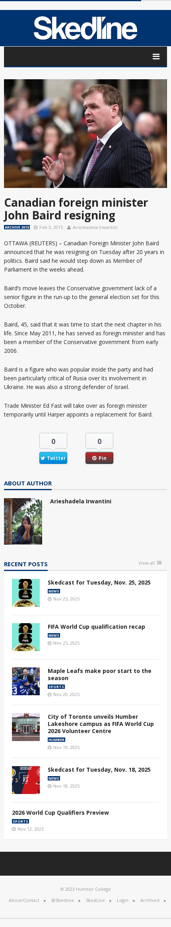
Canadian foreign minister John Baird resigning (76, 209)
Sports (56, 686)
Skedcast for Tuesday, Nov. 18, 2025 (99, 769)
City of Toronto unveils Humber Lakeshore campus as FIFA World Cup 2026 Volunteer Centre (101, 724)
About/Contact (24, 900)
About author (28, 483)
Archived (149, 900)
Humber (56, 739)
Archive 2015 (17, 227)
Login (122, 900)
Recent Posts (26, 564)
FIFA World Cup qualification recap (96, 626)
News (54, 591)
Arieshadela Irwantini (95, 227)
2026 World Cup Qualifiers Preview (60, 812)
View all (146, 563)
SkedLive (95, 900)
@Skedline (62, 900)
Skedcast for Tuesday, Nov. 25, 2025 (99, 582)
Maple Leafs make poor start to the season (100, 674)
